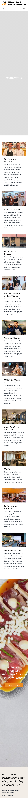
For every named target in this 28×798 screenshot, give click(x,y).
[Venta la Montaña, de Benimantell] (14, 283)
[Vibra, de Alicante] (14, 327)
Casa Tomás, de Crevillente (14, 414)
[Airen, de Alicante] (14, 198)
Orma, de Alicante (14, 538)
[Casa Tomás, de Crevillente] (14, 416)
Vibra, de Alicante (14, 326)
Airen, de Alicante (14, 197)
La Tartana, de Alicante (14, 494)
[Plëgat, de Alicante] (14, 369)
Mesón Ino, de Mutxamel (14, 146)
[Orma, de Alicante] (14, 540)
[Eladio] (14, 458)
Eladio (14, 457)
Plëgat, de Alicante (14, 368)
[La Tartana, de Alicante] (14, 495)
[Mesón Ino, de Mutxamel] (14, 149)
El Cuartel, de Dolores (14, 239)
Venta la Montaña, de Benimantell (14, 280)
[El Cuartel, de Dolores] (14, 241)
